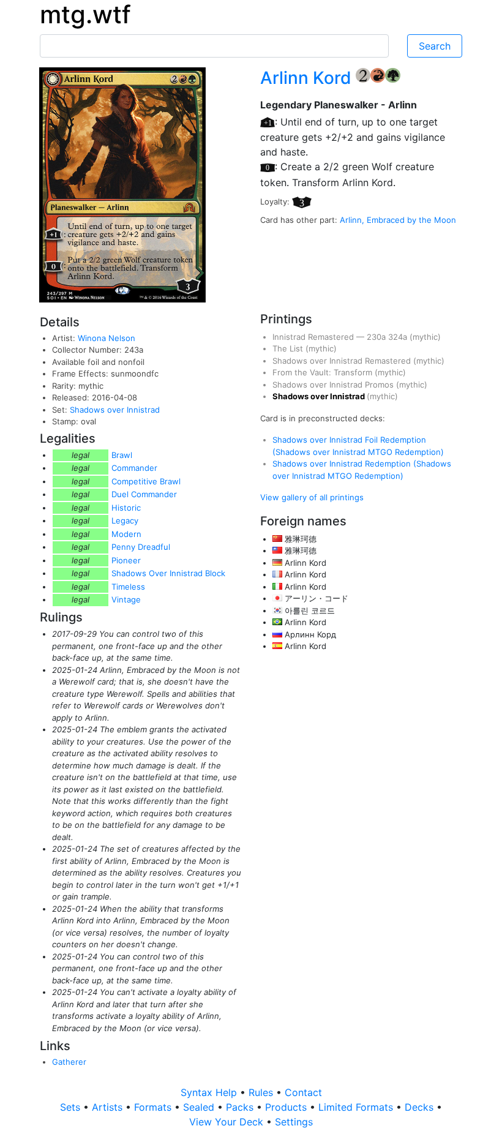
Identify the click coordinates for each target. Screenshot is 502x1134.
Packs (241, 1107)
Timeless (128, 586)
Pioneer (126, 560)
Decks (420, 1107)
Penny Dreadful (140, 547)
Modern (126, 534)
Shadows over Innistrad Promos (334, 384)
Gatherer (69, 1062)
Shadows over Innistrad (115, 410)
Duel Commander (144, 494)
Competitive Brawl (146, 481)
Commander (134, 468)
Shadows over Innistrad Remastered (342, 361)
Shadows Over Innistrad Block (168, 573)
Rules (262, 1092)
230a (377, 337)
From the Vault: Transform (323, 372)
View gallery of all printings (312, 497)
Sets (71, 1107)
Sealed (200, 1107)
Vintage (126, 599)
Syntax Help (210, 1092)
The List (288, 348)
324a (399, 337)
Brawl (121, 455)
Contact (303, 1092)
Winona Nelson (106, 338)
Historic (126, 508)
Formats (154, 1107)
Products (287, 1107)
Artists (109, 1107)
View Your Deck (227, 1122)
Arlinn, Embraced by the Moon (398, 220)
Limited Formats (357, 1107)
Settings (294, 1122)
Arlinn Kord (308, 77)
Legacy (124, 520)
